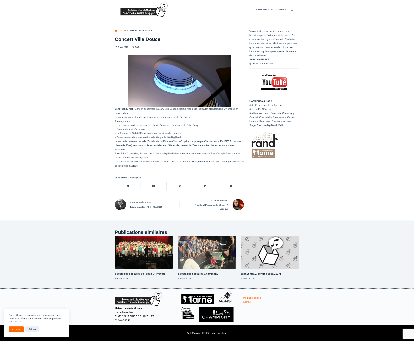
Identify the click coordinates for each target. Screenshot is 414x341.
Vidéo (281, 125)
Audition (253, 113)
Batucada (276, 113)
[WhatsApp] (205, 186)
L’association (262, 9)
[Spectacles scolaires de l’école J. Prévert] (144, 252)
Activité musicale (258, 105)
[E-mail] (231, 186)
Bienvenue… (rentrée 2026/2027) (261, 273)
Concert (253, 117)
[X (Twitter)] (153, 186)
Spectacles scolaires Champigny (198, 273)
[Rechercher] (292, 10)
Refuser (32, 329)
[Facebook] (128, 186)
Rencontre (264, 121)
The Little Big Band (267, 125)
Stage (252, 125)
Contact (281, 9)
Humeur (253, 121)
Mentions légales (252, 297)
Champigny (288, 113)
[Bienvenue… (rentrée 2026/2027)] (270, 252)
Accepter (16, 329)
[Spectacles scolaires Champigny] (207, 252)
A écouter (264, 113)
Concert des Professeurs (272, 117)
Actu (137, 47)
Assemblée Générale (260, 109)
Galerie (291, 117)
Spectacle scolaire (281, 121)
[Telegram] (179, 186)
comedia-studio (219, 333)
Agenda (277, 105)
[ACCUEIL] (116, 30)
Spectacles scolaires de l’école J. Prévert (140, 273)
